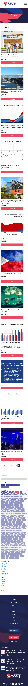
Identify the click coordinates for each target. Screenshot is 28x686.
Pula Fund (23, 511)
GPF (19, 528)
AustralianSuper (19, 496)
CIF (17, 519)
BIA (25, 513)
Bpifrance (17, 511)
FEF (7, 547)
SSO (7, 558)
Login (15, 641)
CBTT (11, 545)
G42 (20, 547)
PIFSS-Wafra (12, 511)
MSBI (9, 553)
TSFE (2, 502)
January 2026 (4, 574)
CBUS (14, 519)
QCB (2, 541)
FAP (20, 519)
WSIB (3, 528)
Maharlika (19, 509)
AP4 (24, 532)
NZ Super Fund (13, 498)
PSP (5, 496)
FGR (16, 528)
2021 (2, 588)
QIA (11, 494)
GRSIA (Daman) (4, 549)
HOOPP (6, 502)
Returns (7, 484)
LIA (16, 515)
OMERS (21, 494)
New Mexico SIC (5, 526)
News (14, 617)
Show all (11, 487)
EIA (7, 511)
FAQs (14, 620)
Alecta (16, 532)
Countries (14, 602)
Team (14, 634)
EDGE (18, 534)
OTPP (18, 494)
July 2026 (3, 565)
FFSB (10, 547)
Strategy (3, 484)
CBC (6, 534)
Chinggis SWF (15, 547)
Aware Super (17, 502)
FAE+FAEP (3, 547)
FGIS (14, 524)
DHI (13, 528)
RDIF (18, 513)
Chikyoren (16, 545)
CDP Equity (4, 517)
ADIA (10, 492)
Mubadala (3, 492)
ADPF (19, 515)
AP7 (6, 519)
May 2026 (3, 568)
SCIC (20, 526)
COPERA (20, 545)
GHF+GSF (23, 528)
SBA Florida (23, 517)
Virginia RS (4, 543)
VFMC (3, 519)
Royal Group (7, 541)
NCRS (13, 530)
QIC (23, 509)
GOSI (8, 517)
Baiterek (3, 524)
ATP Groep (10, 519)
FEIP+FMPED (23, 534)
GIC (13, 492)
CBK (9, 534)
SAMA (15, 541)
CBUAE (10, 528)
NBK (17, 553)
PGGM (13, 500)
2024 (2, 581)
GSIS (9, 549)
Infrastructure (13, 484)
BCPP (6, 528)
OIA (8, 498)
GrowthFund (4, 530)
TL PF (22, 541)
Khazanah (21, 500)
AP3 (22, 532)
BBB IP (22, 513)
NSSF (16, 530)
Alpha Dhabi (19, 543)
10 (23, 465)
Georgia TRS (14, 549)
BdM (23, 543)
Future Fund (4, 498)
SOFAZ (3, 509)
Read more (12, 62)
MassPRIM (23, 551)
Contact (15, 637)
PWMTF (8, 543)
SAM (11, 541)
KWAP (12, 517)
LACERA (12, 551)
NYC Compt (11, 526)
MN (6, 553)
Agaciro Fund (8, 507)
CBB (2, 534)
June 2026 (3, 566)
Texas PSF (24, 526)
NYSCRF (14, 513)
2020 (2, 590)
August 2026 (4, 563)
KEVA (19, 549)
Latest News (4, 647)
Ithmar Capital (19, 524)
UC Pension (11, 558)
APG (25, 494)
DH (5, 511)
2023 (2, 583)
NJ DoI (24, 536)
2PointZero (13, 543)
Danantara (11, 509)
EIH (13, 507)
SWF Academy (14, 630)
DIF (21, 502)
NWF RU (21, 507)
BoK (2, 545)
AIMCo (21, 498)
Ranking (14, 605)
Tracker (14, 599)
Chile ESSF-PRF (9, 524)
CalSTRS (3, 507)
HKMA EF (16, 507)
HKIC (15, 509)
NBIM (14, 494)
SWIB (19, 541)
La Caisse (3, 494)
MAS (24, 524)
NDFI (15, 517)
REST (18, 517)
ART (2, 511)
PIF (7, 492)
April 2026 (3, 569)
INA (9, 500)
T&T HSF (3, 532)
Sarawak (16, 526)
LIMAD (8, 494)
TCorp (3, 513)
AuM (18, 484)
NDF (20, 536)
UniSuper (11, 532)
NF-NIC (10, 513)
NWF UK (20, 530)
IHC (13, 536)
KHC (22, 549)
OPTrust (23, 519)
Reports (14, 614)
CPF (15, 534)
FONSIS (3, 536)
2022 (2, 586)
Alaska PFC (11, 502)
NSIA (25, 498)
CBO (12, 534)
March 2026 (3, 571)
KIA (2, 496)
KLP (25, 549)
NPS (18, 498)
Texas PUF (17, 558)
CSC (24, 545)
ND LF (21, 553)
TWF (6, 509)
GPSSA (10, 536)
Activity (14, 611)
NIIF (13, 496)
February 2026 (4, 573)
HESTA (7, 515)
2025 (2, 579)
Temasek (17, 492)
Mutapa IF (13, 553)
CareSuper (7, 545)
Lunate (16, 536)
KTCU (3, 551)
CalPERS (3, 500)
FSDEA (6, 513)
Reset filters (4, 475)
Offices (14, 608)
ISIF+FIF (16, 500)
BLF (22, 515)
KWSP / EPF (12, 515)
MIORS (3, 553)
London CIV (17, 551)
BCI (7, 496)
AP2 (19, 532)
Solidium (3, 558)
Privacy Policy (14, 623)
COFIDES (3, 515)
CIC (10, 496)
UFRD (7, 532)
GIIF (6, 536)
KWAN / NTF (7, 551)
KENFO (9, 530)
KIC (6, 500)
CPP (21, 492)
